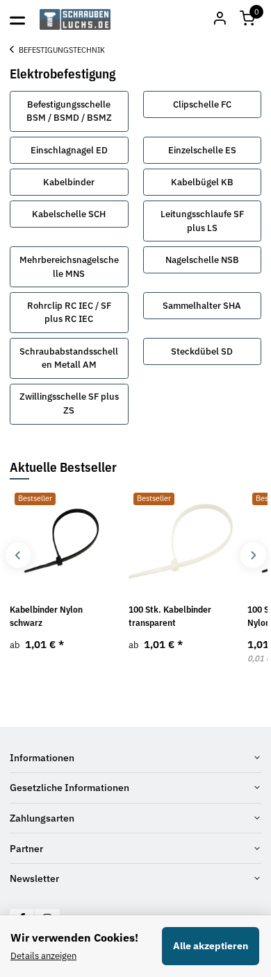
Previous (18, 555)
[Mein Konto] (219, 19)
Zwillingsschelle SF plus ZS (69, 403)
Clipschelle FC (202, 104)
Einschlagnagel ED (69, 150)
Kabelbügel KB (202, 182)
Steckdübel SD (202, 351)
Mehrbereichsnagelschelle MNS (69, 267)
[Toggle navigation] (17, 19)
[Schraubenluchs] (75, 19)
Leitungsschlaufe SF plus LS (202, 221)
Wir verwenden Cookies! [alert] (74, 937)
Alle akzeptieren (210, 946)
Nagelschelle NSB (202, 260)
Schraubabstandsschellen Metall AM (68, 358)
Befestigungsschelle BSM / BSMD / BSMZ (69, 111)
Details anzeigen (43, 956)
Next (252, 555)
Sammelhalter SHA (202, 306)
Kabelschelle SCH (69, 214)
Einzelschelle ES (202, 150)
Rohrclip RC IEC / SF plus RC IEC (69, 312)
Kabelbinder (69, 182)
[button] (247, 19)
